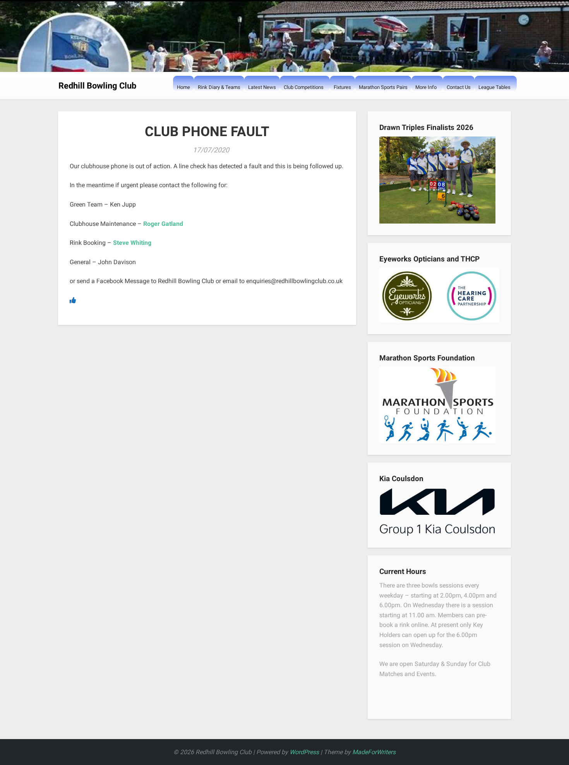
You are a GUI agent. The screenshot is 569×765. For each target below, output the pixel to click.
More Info (426, 87)
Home (183, 87)
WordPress (304, 752)
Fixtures (342, 87)
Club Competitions (304, 87)
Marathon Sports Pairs (383, 87)
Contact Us (459, 87)
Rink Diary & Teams (219, 87)
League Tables (494, 87)
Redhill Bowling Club (97, 86)
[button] (287, 103)
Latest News (262, 87)
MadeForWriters (374, 752)
